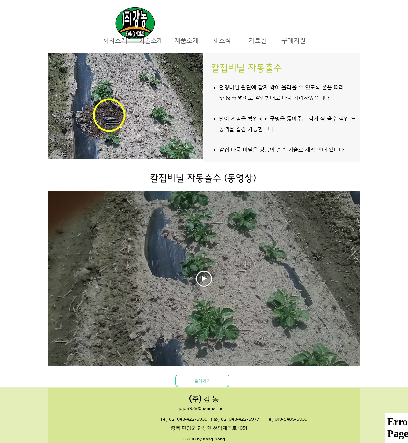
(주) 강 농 (204, 399)
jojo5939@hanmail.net (202, 408)
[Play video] (204, 279)
